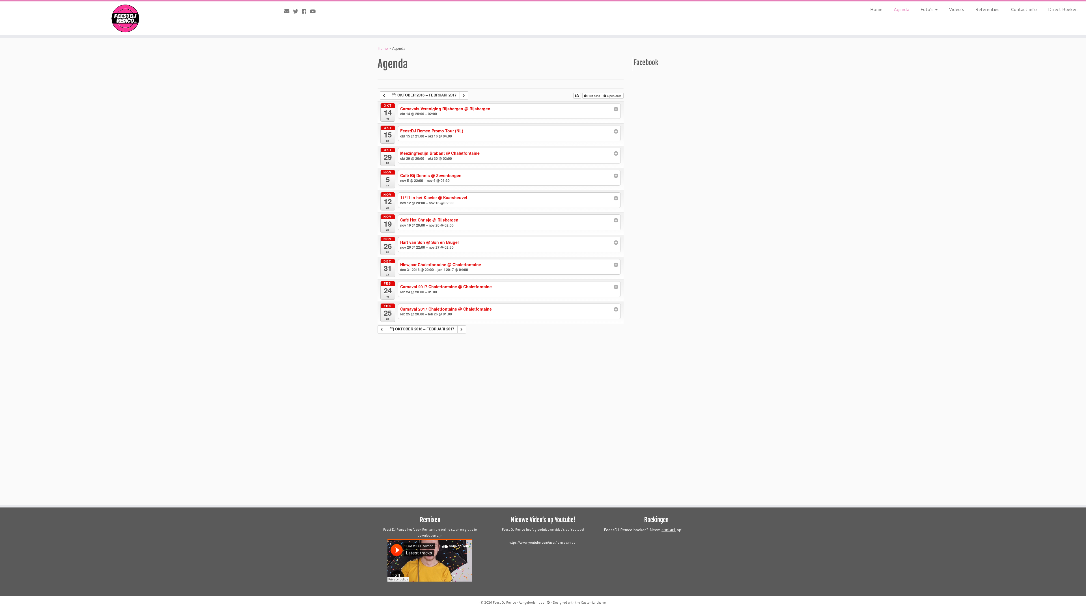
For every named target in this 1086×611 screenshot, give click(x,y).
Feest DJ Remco (504, 602)
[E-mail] (288, 11)
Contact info (1024, 9)
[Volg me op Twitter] (297, 11)
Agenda (901, 9)
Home (876, 9)
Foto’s (928, 9)
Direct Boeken (1063, 9)
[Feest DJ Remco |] (125, 18)
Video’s (956, 9)
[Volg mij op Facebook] (306, 11)
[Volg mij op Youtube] (314, 11)
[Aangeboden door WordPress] (548, 601)
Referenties (987, 9)
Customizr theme (593, 602)
